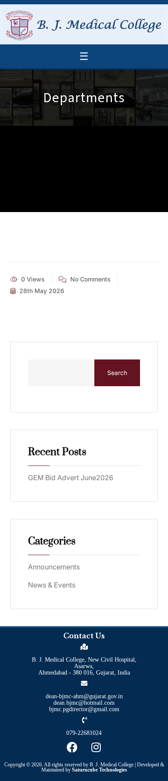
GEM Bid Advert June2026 (70, 477)
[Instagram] (96, 747)
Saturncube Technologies (99, 770)
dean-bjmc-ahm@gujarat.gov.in (84, 696)
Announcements (54, 566)
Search (117, 372)
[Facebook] (72, 747)
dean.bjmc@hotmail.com (84, 703)
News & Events (51, 585)
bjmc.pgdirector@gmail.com (84, 709)
